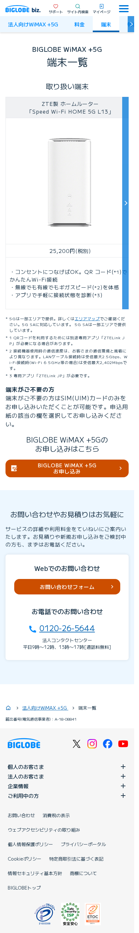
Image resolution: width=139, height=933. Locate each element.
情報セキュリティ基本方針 (35, 873)
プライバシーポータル (83, 844)
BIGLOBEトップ (24, 887)
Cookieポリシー (24, 858)
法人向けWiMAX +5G (33, 24)
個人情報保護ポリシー (30, 844)
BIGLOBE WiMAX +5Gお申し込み (67, 468)
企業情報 (18, 786)
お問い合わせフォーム (67, 587)
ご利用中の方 (23, 795)
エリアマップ (87, 318)
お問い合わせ (21, 815)
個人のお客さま (26, 766)
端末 (106, 24)
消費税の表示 (56, 815)
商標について (83, 873)
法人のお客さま (26, 776)
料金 (79, 24)
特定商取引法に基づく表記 (76, 858)
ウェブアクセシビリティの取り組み (44, 829)
